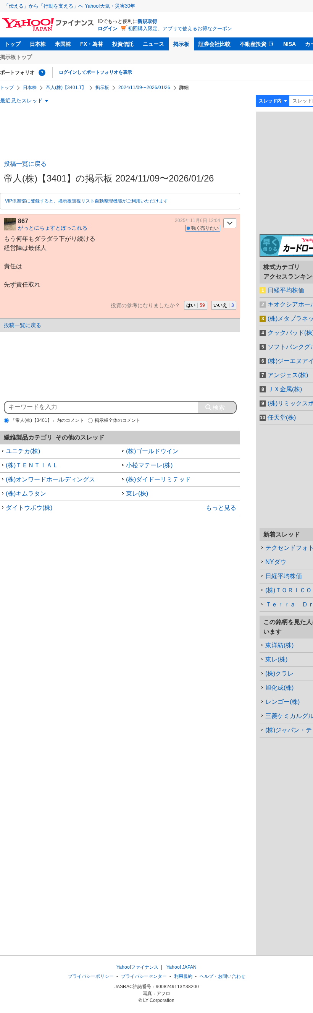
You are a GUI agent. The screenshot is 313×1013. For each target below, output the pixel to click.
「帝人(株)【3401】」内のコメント (47, 420)
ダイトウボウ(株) (29, 507)
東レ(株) (137, 493)
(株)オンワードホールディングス (50, 479)
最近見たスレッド (21, 100)
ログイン (108, 28)
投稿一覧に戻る (25, 163)
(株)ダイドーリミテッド (158, 479)
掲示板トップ (16, 57)
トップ (13, 44)
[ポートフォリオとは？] (42, 72)
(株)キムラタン (26, 493)
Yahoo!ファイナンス (137, 967)
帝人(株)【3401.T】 (66, 87)
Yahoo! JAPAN (181, 967)
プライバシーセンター (144, 976)
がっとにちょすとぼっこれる (52, 227)
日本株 (38, 44)
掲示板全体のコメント (117, 420)
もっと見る (221, 507)
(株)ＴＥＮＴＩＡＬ (32, 465)
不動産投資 (253, 44)
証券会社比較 (214, 44)
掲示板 (181, 44)
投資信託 (123, 44)
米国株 (63, 44)
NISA (289, 44)
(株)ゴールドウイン (152, 451)
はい (195, 305)
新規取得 (147, 21)
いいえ (223, 305)
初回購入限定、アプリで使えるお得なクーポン (180, 28)
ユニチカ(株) (23, 451)
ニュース (153, 44)
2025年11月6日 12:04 (197, 220)
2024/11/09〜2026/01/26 (144, 87)
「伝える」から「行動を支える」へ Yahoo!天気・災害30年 (69, 6)
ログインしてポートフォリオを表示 (95, 72)
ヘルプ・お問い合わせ (222, 976)
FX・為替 (91, 44)
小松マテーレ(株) (149, 465)
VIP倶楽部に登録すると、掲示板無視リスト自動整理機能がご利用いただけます (86, 201)
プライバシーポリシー (91, 976)
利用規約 (183, 976)
